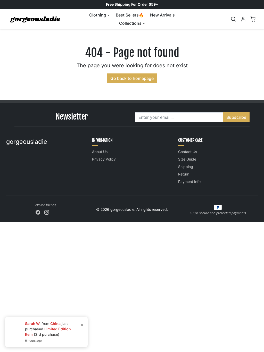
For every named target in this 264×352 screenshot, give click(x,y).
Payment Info (189, 181)
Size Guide (187, 159)
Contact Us (187, 151)
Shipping (185, 166)
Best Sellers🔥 (130, 15)
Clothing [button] (97, 15)
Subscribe (236, 117)
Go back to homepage (132, 78)
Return (183, 174)
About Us (100, 151)
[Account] (243, 19)
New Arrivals (162, 15)
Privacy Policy (104, 159)
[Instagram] (46, 212)
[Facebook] (38, 212)
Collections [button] (130, 23)
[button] (233, 19)
